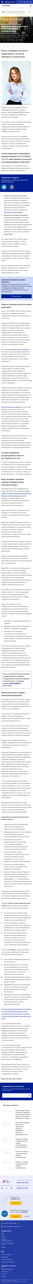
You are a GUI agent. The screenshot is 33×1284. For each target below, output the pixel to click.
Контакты (3, 1276)
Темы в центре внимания (7, 1262)
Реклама (3, 1247)
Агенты (3, 1234)
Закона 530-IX (8, 234)
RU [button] (20, 2)
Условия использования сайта (7, 1244)
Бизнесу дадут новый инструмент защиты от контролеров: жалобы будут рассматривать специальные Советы (22, 1114)
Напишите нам (5, 1271)
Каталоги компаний (6, 1259)
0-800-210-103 (22, 1183)
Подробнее (26, 1216)
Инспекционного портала (20, 349)
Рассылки (3, 1274)
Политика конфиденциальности (7, 1240)
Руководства (4, 1257)
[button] (2, 2)
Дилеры (3, 1236)
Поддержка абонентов (7, 1269)
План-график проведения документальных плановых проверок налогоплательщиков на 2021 (16, 493)
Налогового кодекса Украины (13, 212)
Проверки (4, 24)
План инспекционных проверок (11, 407)
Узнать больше (16, 296)
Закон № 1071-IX (18, 112)
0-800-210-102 (22, 1188)
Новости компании (6, 1254)
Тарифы (15, 1203)
